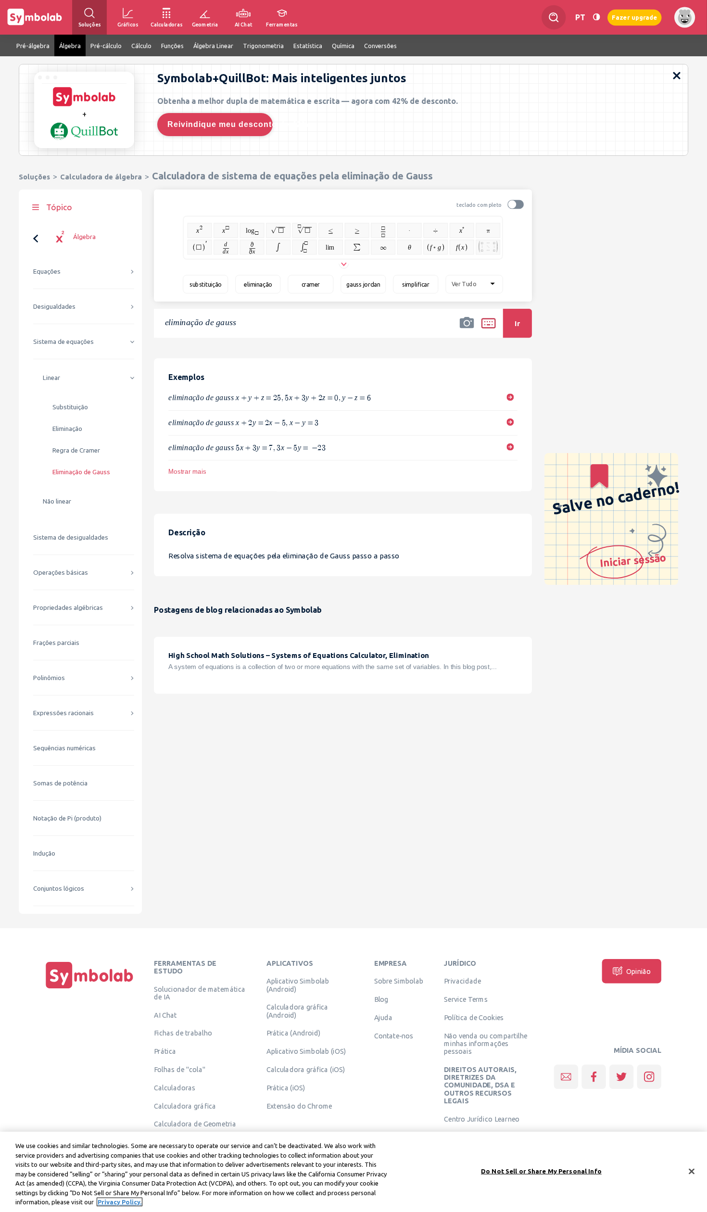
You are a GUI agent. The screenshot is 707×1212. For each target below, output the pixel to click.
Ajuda (383, 1017)
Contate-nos (394, 1035)
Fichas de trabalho (183, 1033)
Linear (51, 377)
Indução (44, 853)
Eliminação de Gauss (81, 472)
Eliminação (67, 428)
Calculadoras (174, 1087)
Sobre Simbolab (399, 981)
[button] (467, 329)
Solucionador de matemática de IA (199, 992)
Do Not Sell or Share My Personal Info (541, 1170)
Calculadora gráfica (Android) (297, 1011)
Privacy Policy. (119, 1202)
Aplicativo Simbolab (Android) (297, 985)
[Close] (691, 1171)
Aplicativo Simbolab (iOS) (306, 1051)
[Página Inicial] (89, 988)
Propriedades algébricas (68, 607)
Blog (381, 999)
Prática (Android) (293, 1033)
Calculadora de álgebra (101, 177)
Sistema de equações (63, 341)
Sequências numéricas (64, 748)
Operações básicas (60, 572)
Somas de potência (60, 783)
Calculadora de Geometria (195, 1124)
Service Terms (466, 999)
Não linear (57, 501)
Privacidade (462, 981)
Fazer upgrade (634, 17)
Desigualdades (54, 306)
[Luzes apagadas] (596, 17)
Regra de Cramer (76, 450)
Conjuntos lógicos (58, 888)
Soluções (34, 177)
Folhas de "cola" (179, 1069)
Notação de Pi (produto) (67, 818)
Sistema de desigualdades (70, 537)
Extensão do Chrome (299, 1106)
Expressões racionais (63, 713)
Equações (47, 271)
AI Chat (165, 1015)
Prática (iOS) (285, 1087)
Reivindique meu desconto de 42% (220, 124)
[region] (353, 1172)
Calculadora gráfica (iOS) (305, 1069)
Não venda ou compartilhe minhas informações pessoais (485, 1043)
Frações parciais (56, 642)
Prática (165, 1051)
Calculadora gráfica (185, 1106)
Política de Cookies (474, 1017)
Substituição (70, 407)
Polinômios (49, 678)
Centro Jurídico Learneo (481, 1119)
